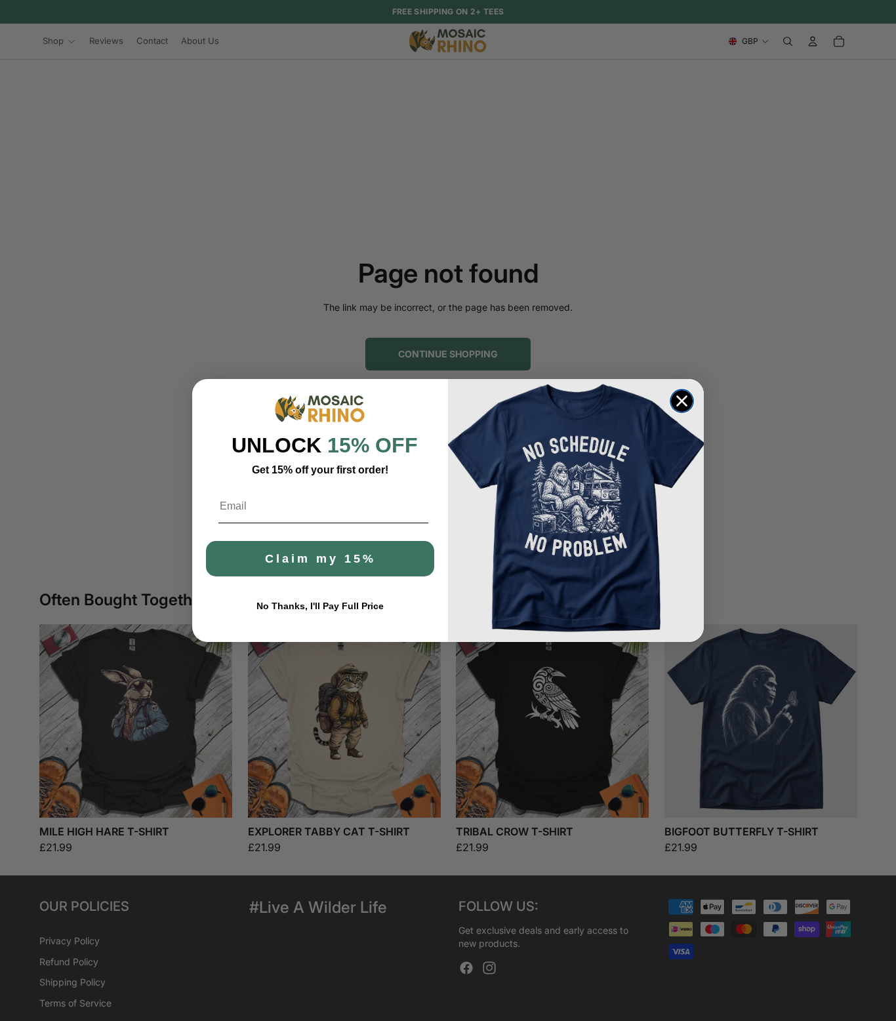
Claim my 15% (320, 558)
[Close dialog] (681, 401)
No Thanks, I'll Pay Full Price (320, 606)
